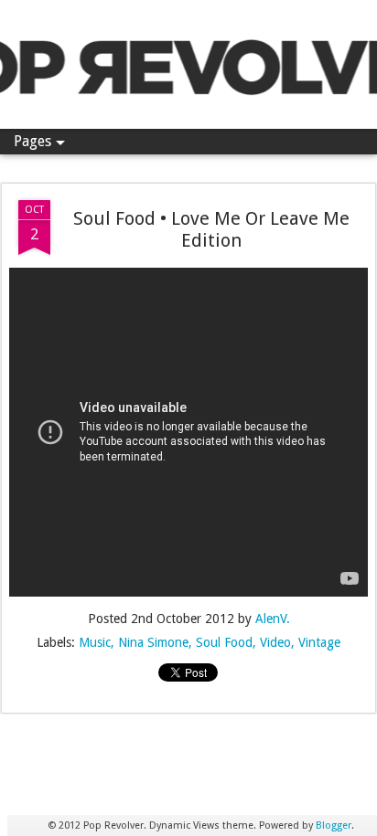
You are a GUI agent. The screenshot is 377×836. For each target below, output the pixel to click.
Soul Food (224, 642)
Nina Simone (153, 642)
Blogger (333, 825)
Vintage (319, 642)
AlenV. (272, 618)
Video (275, 642)
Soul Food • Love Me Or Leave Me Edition (211, 229)
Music (95, 642)
